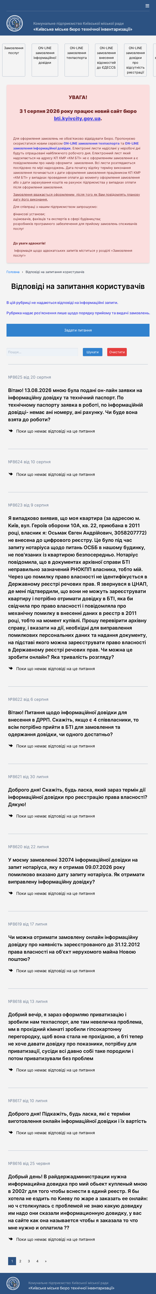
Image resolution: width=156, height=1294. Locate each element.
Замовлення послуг (13, 50)
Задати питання (78, 330)
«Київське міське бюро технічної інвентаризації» (82, 29)
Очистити (117, 352)
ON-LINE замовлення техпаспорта (76, 53)
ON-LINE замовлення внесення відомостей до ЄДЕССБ (106, 57)
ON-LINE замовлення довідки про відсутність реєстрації (135, 60)
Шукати (93, 352)
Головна (13, 272)
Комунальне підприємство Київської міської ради (78, 23)
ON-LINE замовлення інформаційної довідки (45, 55)
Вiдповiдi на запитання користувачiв (55, 272)
